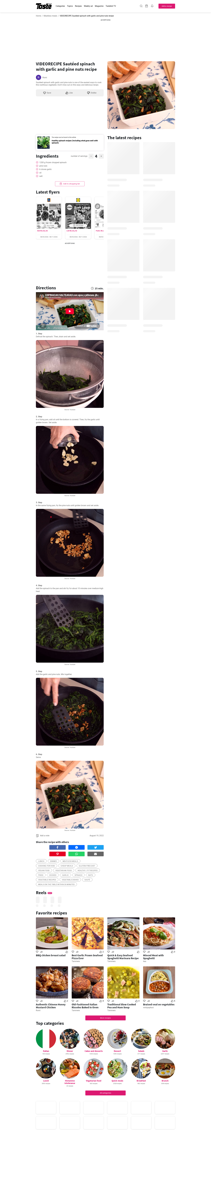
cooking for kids (46, 866)
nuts (90, 875)
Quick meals (117, 1080)
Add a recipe (167, 6)
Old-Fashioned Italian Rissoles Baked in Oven (85, 1006)
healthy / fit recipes (88, 870)
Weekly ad (88, 6)
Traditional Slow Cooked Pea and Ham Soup (121, 1006)
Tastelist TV (111, 6)
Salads (141, 1051)
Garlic (165, 1051)
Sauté (87, 880)
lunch (41, 861)
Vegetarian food (93, 1080)
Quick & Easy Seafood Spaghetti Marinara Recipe (123, 957)
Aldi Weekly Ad (42, 231)
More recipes (105, 1018)
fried (40, 875)
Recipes (78, 6)
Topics (70, 6)
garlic (65, 875)
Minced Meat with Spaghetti (153, 957)
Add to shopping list (71, 184)
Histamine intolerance (69, 1082)
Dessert (117, 1051)
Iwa (144, 961)
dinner (53, 861)
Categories (60, 6)
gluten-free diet (87, 866)
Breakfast (141, 1080)
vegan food (44, 870)
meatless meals (70, 861)
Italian (46, 1051)
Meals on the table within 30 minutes (56, 884)
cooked (52, 875)
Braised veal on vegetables (158, 1004)
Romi (44, 77)
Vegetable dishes (70, 880)
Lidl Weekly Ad (72, 231)
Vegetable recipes (47, 880)
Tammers (76, 961)
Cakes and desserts (94, 1051)
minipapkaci (148, 1007)
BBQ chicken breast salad (51, 955)
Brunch (165, 1080)
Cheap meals (67, 866)
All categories (105, 1093)
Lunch (46, 1080)
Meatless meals (50, 16)
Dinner (70, 1051)
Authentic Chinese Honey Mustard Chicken (50, 1006)
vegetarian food (63, 870)
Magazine (99, 6)
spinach (78, 875)
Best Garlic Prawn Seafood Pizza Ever (87, 957)
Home (38, 16)
